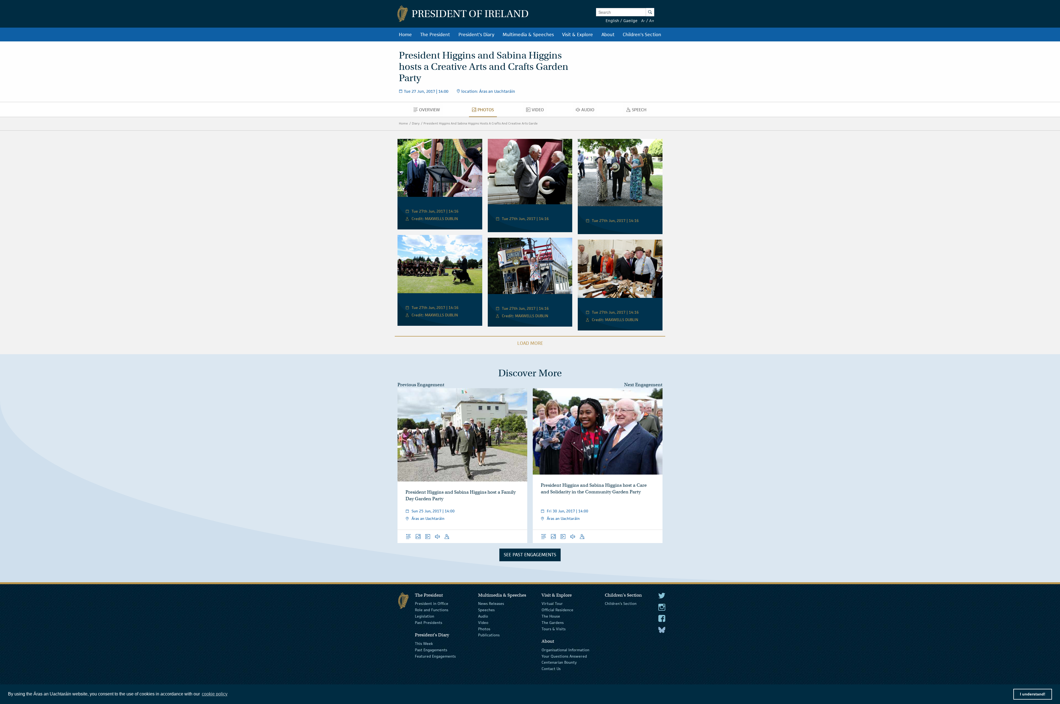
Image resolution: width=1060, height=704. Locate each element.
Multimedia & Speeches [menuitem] (528, 34)
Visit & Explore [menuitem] (577, 34)
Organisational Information (565, 649)
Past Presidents (428, 622)
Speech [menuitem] (641, 111)
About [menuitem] (607, 34)
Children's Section (621, 603)
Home (403, 123)
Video (483, 622)
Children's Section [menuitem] (642, 34)
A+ (651, 20)
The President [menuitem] (435, 34)
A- (643, 20)
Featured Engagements (435, 655)
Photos (484, 628)
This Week (424, 643)
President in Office (431, 603)
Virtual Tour (552, 603)
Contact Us (551, 668)
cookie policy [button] (214, 694)
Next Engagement (643, 385)
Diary (416, 123)
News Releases (491, 603)
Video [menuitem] (539, 111)
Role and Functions (431, 609)
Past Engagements (431, 649)
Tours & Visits (554, 628)
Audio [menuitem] (589, 111)
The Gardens (553, 622)
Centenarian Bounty (559, 662)
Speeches (486, 609)
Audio (483, 616)
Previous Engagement (421, 385)
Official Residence (557, 609)
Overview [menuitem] (431, 111)
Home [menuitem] (405, 34)
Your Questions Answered (564, 655)
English (612, 20)
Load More (530, 343)
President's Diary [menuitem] (476, 34)
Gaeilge (630, 20)
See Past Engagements (530, 555)
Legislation (424, 616)
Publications (489, 634)
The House (551, 616)
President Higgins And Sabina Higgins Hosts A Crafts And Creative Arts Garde (480, 123)
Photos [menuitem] (487, 111)
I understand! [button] (1032, 694)
